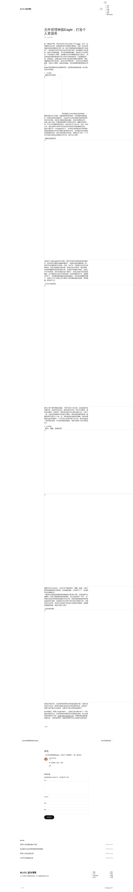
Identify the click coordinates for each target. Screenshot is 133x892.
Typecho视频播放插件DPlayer (30, 740)
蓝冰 (48, 37)
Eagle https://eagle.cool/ (66, 716)
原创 (51, 37)
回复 (50, 765)
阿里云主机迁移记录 (27, 853)
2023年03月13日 (109, 858)
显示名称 (46, 796)
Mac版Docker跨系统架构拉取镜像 (31, 849)
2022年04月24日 (52, 758)
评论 (45, 780)
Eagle (78, 44)
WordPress (108, 887)
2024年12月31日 (109, 849)
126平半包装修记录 (26, 858)
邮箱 (45, 803)
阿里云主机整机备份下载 (28, 844)
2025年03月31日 (109, 844)
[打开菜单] (101, 9)
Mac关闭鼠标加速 (106, 740)
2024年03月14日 (109, 853)
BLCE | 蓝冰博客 (25, 9)
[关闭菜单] (105, 2)
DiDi (50, 759)
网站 (45, 809)
